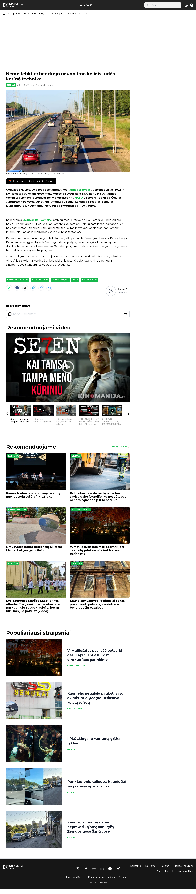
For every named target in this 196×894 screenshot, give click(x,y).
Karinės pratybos (60, 280)
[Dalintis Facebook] (17, 288)
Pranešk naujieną (34, 13)
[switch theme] (186, 5)
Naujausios (14, 13)
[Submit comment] (125, 314)
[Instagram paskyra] (94, 868)
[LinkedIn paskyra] (102, 868)
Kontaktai (84, 13)
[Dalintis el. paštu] (49, 288)
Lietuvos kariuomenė (37, 220)
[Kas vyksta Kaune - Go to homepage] (15, 867)
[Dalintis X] (25, 288)
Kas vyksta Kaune (44, 85)
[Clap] (111, 291)
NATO (79, 197)
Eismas (11, 85)
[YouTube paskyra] (110, 868)
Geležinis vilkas (89, 280)
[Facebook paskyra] (86, 868)
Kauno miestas (17, 509)
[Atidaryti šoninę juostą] (4, 13)
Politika (77, 563)
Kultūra (13, 456)
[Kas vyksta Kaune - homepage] (15, 5)
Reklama (71, 13)
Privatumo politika (182, 871)
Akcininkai (162, 871)
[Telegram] (33, 288)
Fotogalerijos (54, 13)
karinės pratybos (79, 189)
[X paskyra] (78, 868)
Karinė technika (40, 280)
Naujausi (164, 866)
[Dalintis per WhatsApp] (9, 288)
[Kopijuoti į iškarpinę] (41, 288)
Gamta (71, 749)
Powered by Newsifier (98, 882)
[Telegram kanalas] (118, 868)
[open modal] (191, 5)
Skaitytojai (74, 708)
